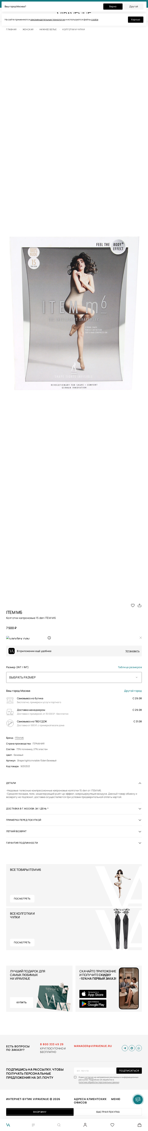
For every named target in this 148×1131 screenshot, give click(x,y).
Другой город (133, 691)
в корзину (39, 1111)
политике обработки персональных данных (99, 1082)
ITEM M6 (19, 737)
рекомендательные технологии (47, 19)
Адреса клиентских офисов (90, 1100)
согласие (88, 1077)
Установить (132, 651)
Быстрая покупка (108, 1111)
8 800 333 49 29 (52, 1044)
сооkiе (94, 19)
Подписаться (129, 1070)
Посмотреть (22, 898)
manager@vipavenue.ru (93, 1046)
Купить (22, 1002)
